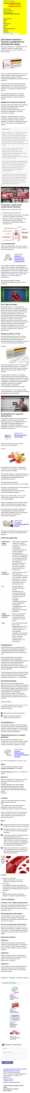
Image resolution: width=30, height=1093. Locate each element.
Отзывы (16, 1069)
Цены (20, 1069)
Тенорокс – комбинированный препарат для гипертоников (14, 1025)
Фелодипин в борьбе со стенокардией (15, 1038)
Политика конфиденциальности (11, 1082)
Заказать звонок (7, 18)
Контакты (17, 1070)
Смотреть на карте (8, 1079)
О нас (4, 1069)
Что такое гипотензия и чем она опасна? (21, 524)
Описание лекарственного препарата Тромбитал (14, 1011)
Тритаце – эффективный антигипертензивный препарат (14, 997)
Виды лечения (10, 1069)
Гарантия (12, 1070)
